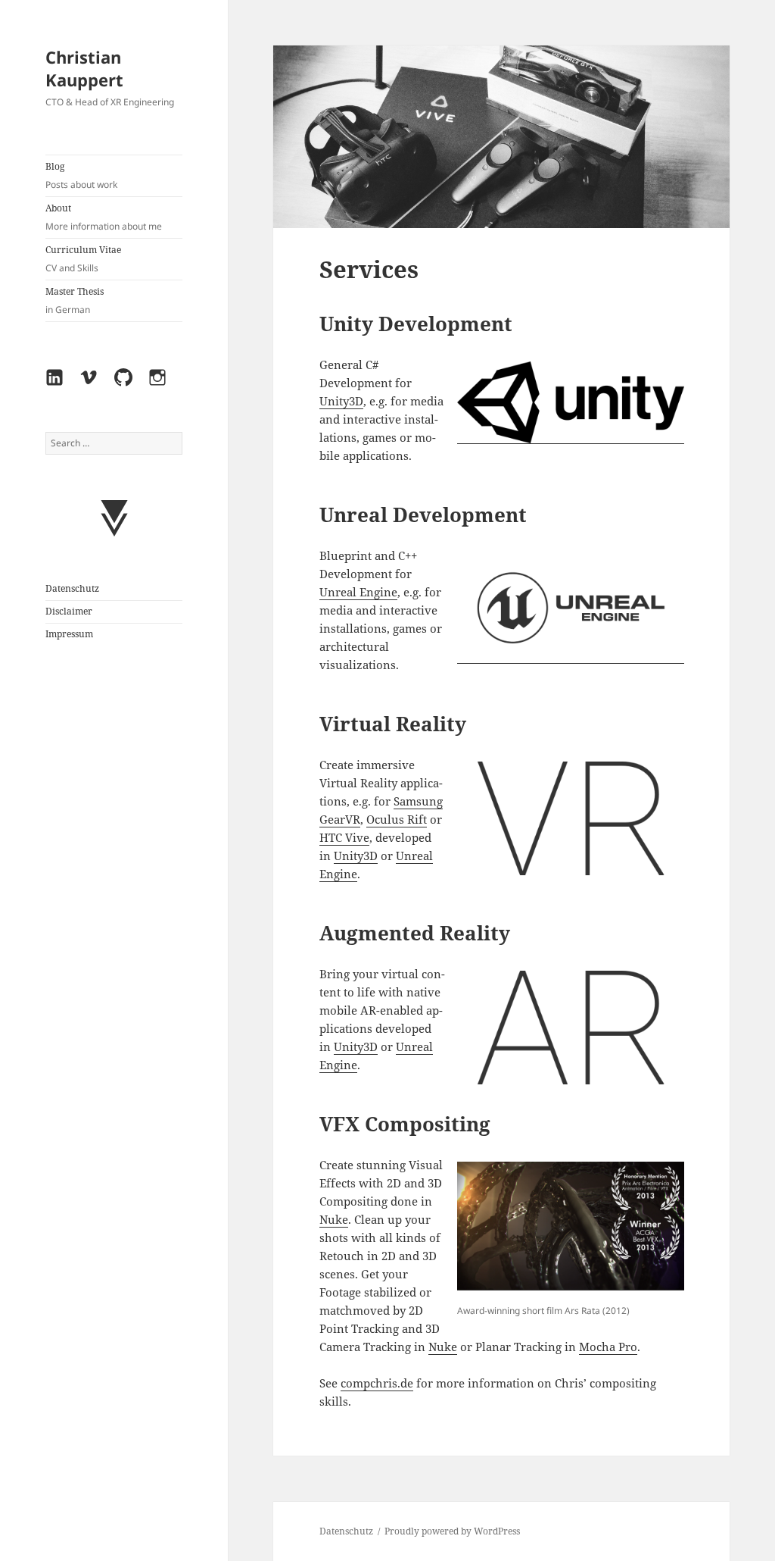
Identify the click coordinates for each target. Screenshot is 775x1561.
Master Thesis (74, 300)
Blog (81, 175)
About (103, 217)
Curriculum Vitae (83, 258)
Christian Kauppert (84, 68)
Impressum (69, 633)
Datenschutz (72, 588)
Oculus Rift (396, 819)
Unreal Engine (358, 591)
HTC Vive (344, 837)
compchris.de (377, 1383)
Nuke (333, 1219)
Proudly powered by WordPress (452, 1531)
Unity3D (341, 400)
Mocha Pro (608, 1346)
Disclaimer (68, 611)
